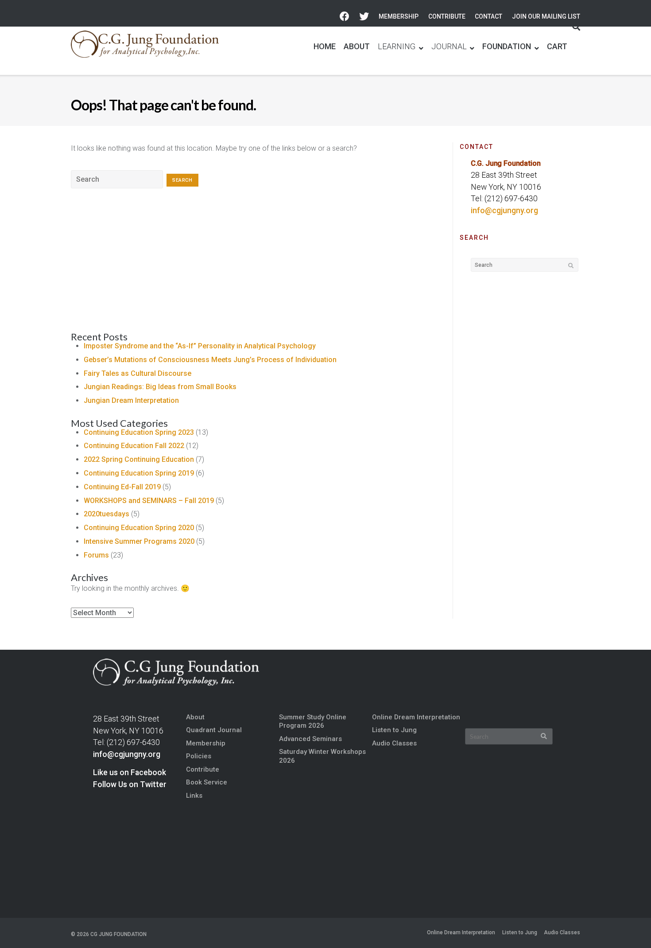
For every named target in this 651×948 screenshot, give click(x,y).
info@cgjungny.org (504, 210)
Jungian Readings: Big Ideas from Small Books (160, 386)
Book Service (206, 782)
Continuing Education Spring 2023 (139, 432)
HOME (325, 46)
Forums (96, 555)
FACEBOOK (344, 16)
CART (557, 46)
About (195, 717)
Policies (198, 756)
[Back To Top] (629, 926)
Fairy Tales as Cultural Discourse (137, 373)
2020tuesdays (106, 514)
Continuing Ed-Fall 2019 (122, 487)
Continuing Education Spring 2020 (139, 527)
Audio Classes (394, 743)
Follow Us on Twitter (130, 784)
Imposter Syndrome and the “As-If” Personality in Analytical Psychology (200, 346)
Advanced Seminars (310, 739)
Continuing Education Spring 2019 (139, 473)
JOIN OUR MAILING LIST (546, 16)
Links (194, 796)
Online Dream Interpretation (416, 717)
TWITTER (364, 16)
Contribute (202, 769)
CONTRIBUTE (446, 16)
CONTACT (488, 16)
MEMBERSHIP (398, 16)
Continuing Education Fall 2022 (134, 445)
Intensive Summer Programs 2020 (139, 541)
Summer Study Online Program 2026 (312, 721)
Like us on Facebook (129, 772)
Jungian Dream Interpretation (131, 400)
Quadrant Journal (214, 730)
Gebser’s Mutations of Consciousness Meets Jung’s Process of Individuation (210, 359)
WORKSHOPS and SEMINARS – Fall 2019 (149, 500)
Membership (205, 743)
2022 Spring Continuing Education (139, 459)
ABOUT (357, 46)
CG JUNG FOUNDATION (118, 934)
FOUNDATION (506, 46)
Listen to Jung (394, 730)
